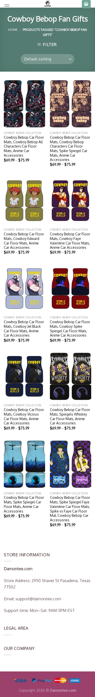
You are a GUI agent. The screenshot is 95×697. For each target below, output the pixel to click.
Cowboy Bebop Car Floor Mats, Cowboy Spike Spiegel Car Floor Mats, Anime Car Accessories (70, 328)
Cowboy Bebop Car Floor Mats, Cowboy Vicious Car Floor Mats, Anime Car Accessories (24, 416)
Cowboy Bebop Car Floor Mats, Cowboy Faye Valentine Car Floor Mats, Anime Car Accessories (70, 241)
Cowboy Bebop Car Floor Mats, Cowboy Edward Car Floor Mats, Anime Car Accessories (24, 241)
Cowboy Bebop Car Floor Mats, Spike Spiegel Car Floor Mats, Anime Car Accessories (24, 504)
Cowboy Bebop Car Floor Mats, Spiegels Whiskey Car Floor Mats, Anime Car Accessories (70, 416)
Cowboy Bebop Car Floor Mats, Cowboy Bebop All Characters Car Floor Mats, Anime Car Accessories (24, 146)
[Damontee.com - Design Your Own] (48, 4)
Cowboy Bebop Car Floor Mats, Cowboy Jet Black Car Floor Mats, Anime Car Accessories (24, 328)
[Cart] (86, 4)
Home (13, 30)
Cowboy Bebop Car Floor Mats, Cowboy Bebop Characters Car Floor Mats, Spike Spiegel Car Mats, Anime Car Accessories (70, 148)
